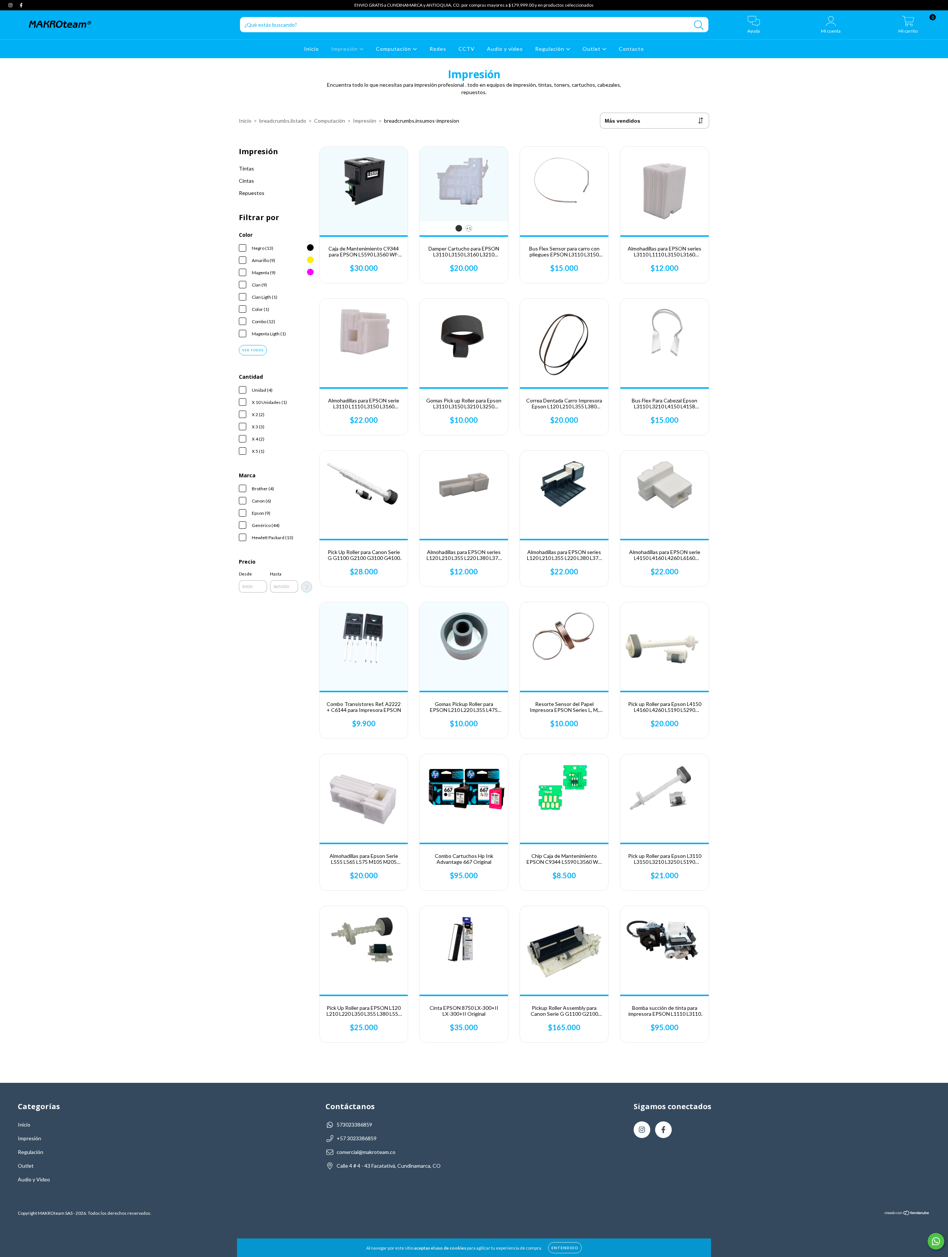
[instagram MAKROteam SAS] (11, 5)
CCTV (466, 49)
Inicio (311, 49)
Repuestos (251, 193)
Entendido (564, 1248)
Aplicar (306, 587)
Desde (245, 574)
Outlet (592, 49)
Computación (394, 49)
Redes (438, 49)
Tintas (246, 168)
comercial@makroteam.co (366, 1152)
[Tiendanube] (907, 1213)
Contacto (631, 49)
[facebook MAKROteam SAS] (21, 5)
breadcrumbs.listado (282, 120)
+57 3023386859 (357, 1138)
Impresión (345, 49)
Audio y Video (34, 1179)
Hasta (275, 574)
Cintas (246, 181)
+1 (469, 228)
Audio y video (505, 49)
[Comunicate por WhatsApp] (936, 1241)
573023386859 (354, 1124)
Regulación (550, 49)
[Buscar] (699, 25)
